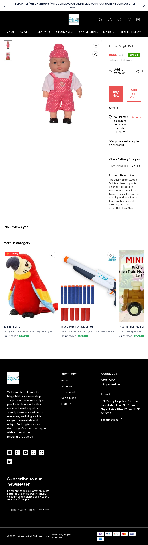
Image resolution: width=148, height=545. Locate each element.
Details (136, 117)
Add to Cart (133, 94)
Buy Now (116, 94)
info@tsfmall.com (111, 384)
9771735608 (108, 380)
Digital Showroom (61, 536)
